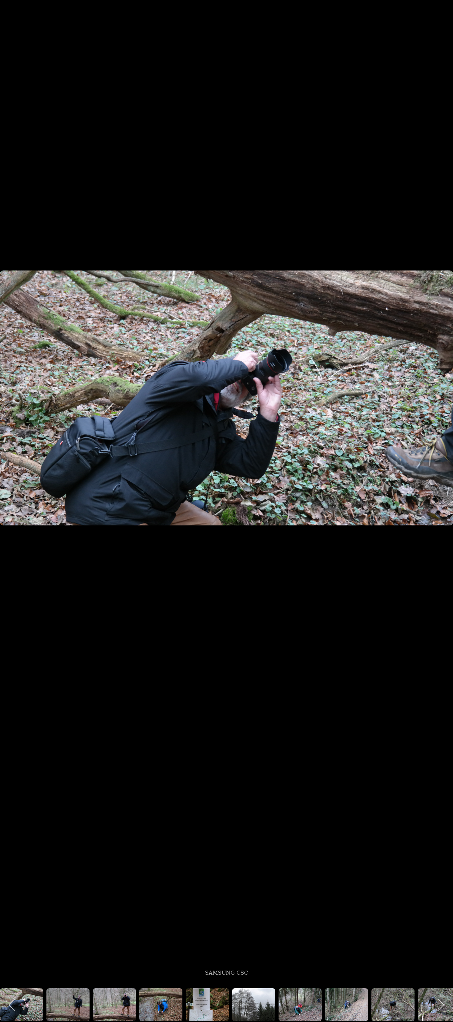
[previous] (11, 501)
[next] (441, 501)
